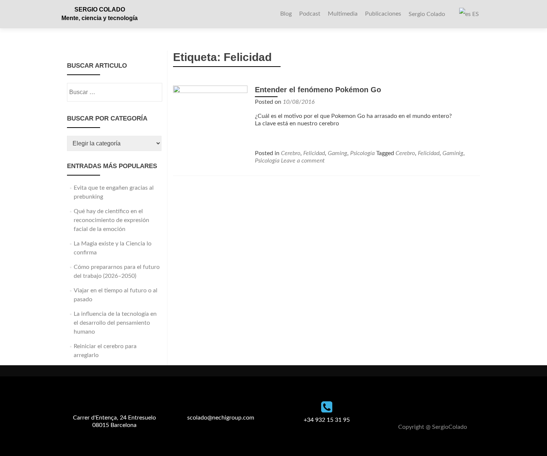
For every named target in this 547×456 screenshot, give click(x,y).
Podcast (309, 14)
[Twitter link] (432, 408)
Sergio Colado (427, 14)
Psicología (362, 153)
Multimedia (343, 14)
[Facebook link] (423, 408)
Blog (286, 14)
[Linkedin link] (441, 408)
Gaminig (452, 153)
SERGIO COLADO (99, 9)
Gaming (337, 153)
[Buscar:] (114, 92)
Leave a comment (303, 161)
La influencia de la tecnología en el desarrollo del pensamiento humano (115, 323)
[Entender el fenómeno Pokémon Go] (210, 122)
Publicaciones (383, 14)
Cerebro (290, 153)
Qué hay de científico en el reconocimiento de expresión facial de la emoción (111, 220)
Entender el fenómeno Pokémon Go (318, 90)
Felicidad (314, 153)
